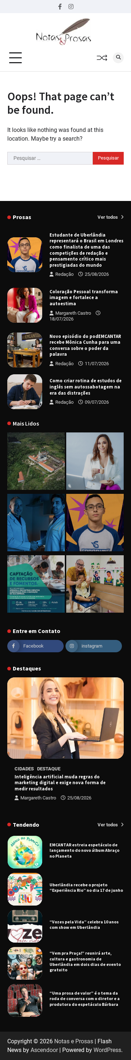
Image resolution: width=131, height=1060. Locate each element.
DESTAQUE (48, 768)
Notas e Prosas (73, 1041)
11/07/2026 (97, 363)
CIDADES (24, 768)
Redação (64, 274)
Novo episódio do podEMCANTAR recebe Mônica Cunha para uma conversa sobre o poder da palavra (85, 345)
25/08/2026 (97, 274)
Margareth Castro (73, 313)
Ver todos (108, 217)
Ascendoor (44, 1050)
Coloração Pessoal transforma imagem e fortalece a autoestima (83, 297)
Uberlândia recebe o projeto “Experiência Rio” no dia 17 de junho (86, 887)
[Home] (95, 462)
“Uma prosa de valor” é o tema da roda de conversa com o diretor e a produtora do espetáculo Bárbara (84, 998)
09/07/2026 (97, 402)
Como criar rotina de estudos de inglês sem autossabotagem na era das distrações (85, 386)
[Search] (118, 57)
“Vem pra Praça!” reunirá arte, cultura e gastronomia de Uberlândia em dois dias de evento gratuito (85, 961)
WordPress (107, 1050)
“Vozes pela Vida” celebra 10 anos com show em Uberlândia (84, 924)
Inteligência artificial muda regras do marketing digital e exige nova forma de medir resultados (60, 782)
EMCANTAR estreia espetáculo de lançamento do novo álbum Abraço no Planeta (84, 850)
